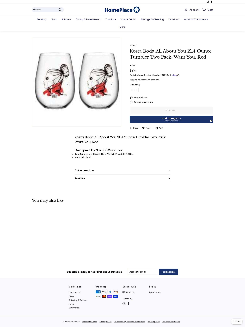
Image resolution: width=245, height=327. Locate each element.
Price (132, 65)
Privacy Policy (106, 321)
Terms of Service (89, 321)
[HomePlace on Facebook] (128, 303)
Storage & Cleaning (152, 19)
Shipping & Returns (78, 300)
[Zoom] (76, 81)
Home (132, 45)
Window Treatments (196, 19)
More (123, 27)
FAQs (71, 296)
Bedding (42, 19)
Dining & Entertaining (88, 19)
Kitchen (66, 19)
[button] (171, 119)
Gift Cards (74, 307)
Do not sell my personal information (129, 321)
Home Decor (128, 19)
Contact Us (74, 292)
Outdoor (174, 19)
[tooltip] (211, 121)
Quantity (135, 84)
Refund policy (154, 321)
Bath (54, 19)
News (71, 304)
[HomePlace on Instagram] (123, 303)
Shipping (133, 80)
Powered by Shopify (171, 321)
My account (155, 292)
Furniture (111, 19)
